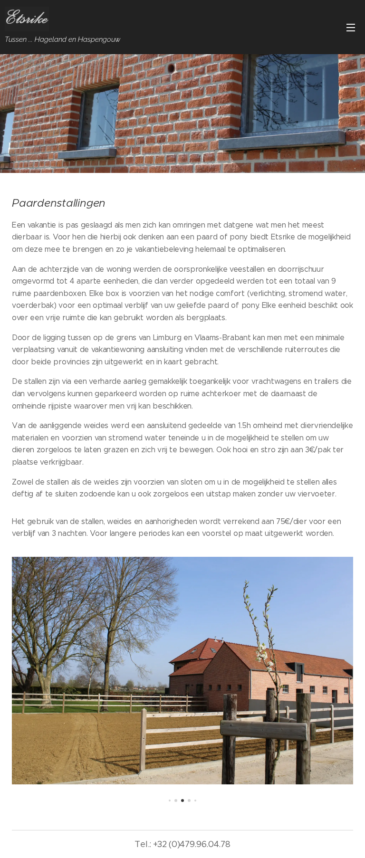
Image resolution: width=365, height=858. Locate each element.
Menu (350, 27)
